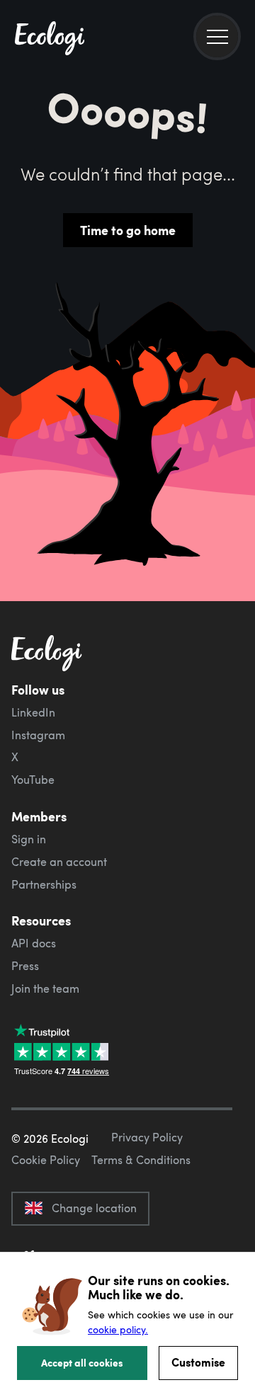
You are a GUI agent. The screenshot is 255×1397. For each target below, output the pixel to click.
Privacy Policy (147, 1137)
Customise (198, 1362)
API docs (33, 943)
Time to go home (128, 230)
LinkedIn (33, 712)
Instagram (38, 735)
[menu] (217, 36)
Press (25, 966)
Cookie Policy (45, 1160)
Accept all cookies (82, 1362)
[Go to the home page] (49, 39)
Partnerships (43, 884)
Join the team (45, 988)
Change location (94, 1208)
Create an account (59, 862)
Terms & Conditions (141, 1160)
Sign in (28, 839)
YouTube (33, 779)
